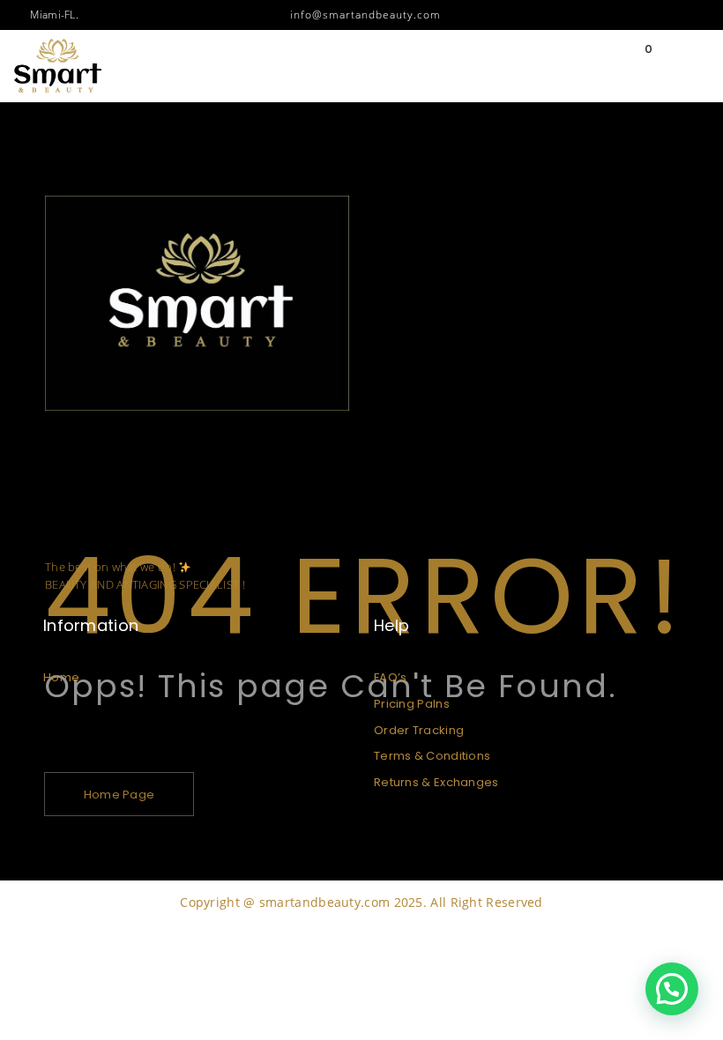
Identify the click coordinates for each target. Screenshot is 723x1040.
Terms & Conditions (432, 755)
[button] (671, 988)
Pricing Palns (412, 703)
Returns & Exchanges (436, 782)
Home (61, 677)
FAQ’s (390, 677)
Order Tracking (419, 730)
